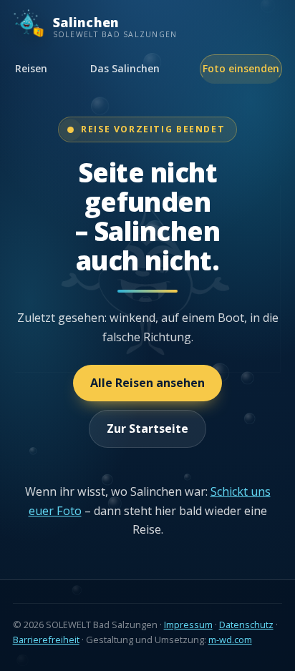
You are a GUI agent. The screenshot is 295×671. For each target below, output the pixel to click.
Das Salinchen (125, 68)
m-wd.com (230, 639)
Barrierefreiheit (46, 639)
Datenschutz (246, 624)
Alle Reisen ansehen (147, 383)
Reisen (31, 68)
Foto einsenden (241, 68)
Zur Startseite (147, 428)
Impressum (188, 624)
